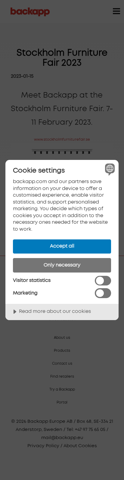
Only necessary (62, 265)
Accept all (62, 246)
